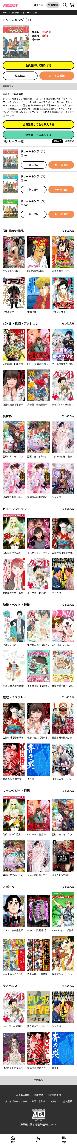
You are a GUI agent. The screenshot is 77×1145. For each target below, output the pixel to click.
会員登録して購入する (38, 65)
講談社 (45, 35)
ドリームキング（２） (34, 176)
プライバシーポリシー (16, 1101)
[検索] (64, 5)
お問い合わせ (38, 1101)
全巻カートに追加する (38, 134)
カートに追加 (57, 75)
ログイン (38, 4)
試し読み (20, 75)
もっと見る (68, 230)
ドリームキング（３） (34, 201)
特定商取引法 (54, 1095)
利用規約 (38, 1095)
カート (38, 1142)
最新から (69, 141)
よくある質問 (23, 1095)
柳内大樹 (46, 31)
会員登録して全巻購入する (38, 124)
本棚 (64, 1142)
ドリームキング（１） (34, 151)
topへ (38, 1080)
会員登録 (53, 4)
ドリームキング (30, 12)
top (5, 12)
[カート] (72, 5)
